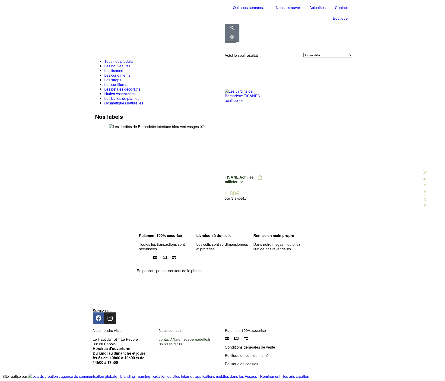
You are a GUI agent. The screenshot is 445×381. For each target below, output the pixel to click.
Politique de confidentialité (246, 355)
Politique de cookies (241, 363)
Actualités (317, 7)
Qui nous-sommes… (250, 7)
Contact (341, 7)
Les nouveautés (117, 66)
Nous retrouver (288, 7)
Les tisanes (113, 70)
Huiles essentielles (120, 93)
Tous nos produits (119, 61)
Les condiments (117, 75)
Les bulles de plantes (121, 98)
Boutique (340, 18)
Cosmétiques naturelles (123, 103)
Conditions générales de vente (250, 347)
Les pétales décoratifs (122, 89)
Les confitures (115, 84)
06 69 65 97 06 (171, 343)
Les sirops (112, 79)
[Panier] (230, 45)
